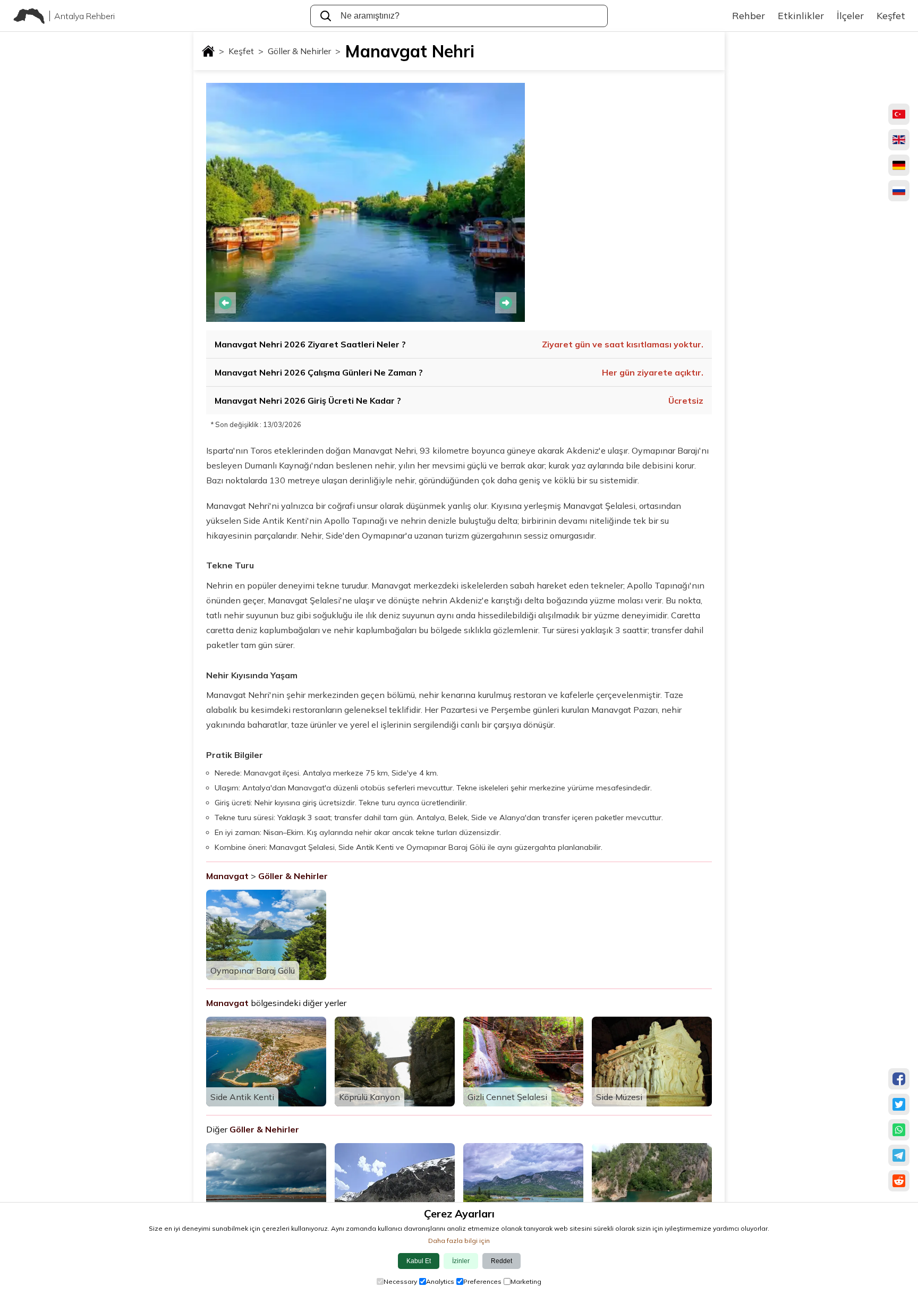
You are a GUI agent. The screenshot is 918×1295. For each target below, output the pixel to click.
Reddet (501, 1261)
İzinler (461, 1261)
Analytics (440, 1281)
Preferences (482, 1281)
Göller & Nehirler (304, 51)
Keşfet (246, 51)
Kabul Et (418, 1261)
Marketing (526, 1281)
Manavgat (227, 876)
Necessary (400, 1281)
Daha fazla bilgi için (459, 1241)
